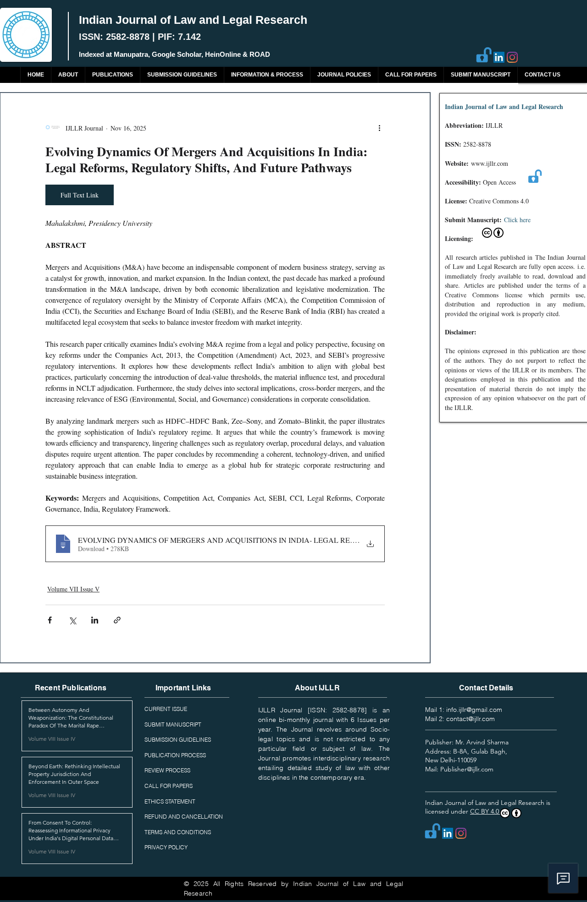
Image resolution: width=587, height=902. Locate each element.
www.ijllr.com (489, 163)
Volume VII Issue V (73, 589)
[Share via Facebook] (49, 620)
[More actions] (379, 127)
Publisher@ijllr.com (466, 769)
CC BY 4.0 (485, 811)
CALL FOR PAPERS (168, 785)
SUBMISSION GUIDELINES (177, 739)
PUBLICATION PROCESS (175, 755)
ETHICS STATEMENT (169, 801)
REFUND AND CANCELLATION (183, 816)
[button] (112, 75)
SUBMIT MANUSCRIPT (172, 724)
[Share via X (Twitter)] (72, 620)
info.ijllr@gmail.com (474, 709)
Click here (517, 219)
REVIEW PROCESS (167, 770)
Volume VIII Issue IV (51, 738)
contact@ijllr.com (470, 719)
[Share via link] (117, 620)
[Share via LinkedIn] (94, 620)
